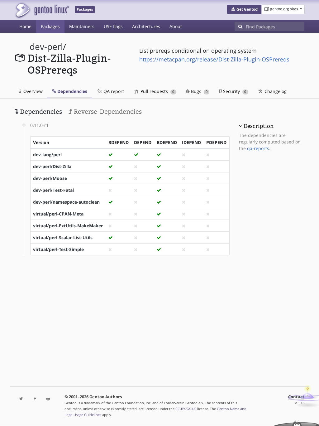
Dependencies (71, 91)
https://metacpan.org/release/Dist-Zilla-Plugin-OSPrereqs (214, 59)
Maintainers (81, 26)
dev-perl (46, 46)
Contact (296, 396)
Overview (32, 91)
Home (25, 26)
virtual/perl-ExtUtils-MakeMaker (68, 226)
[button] (244, 9)
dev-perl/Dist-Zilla (52, 166)
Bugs (198, 91)
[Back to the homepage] (42, 10)
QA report (113, 91)
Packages (50, 26)
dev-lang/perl (47, 154)
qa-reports (258, 148)
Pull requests (156, 91)
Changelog (275, 91)
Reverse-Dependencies (107, 111)
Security (234, 91)
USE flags (113, 26)
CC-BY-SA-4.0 (185, 408)
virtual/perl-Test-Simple (58, 249)
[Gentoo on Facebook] (34, 399)
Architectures (146, 26)
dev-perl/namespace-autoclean (66, 202)
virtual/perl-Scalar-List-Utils (63, 237)
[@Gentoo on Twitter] (21, 399)
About (175, 26)
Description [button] (259, 126)
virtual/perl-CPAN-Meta (58, 214)
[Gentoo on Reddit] (48, 399)
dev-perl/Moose (50, 178)
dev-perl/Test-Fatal (53, 190)
